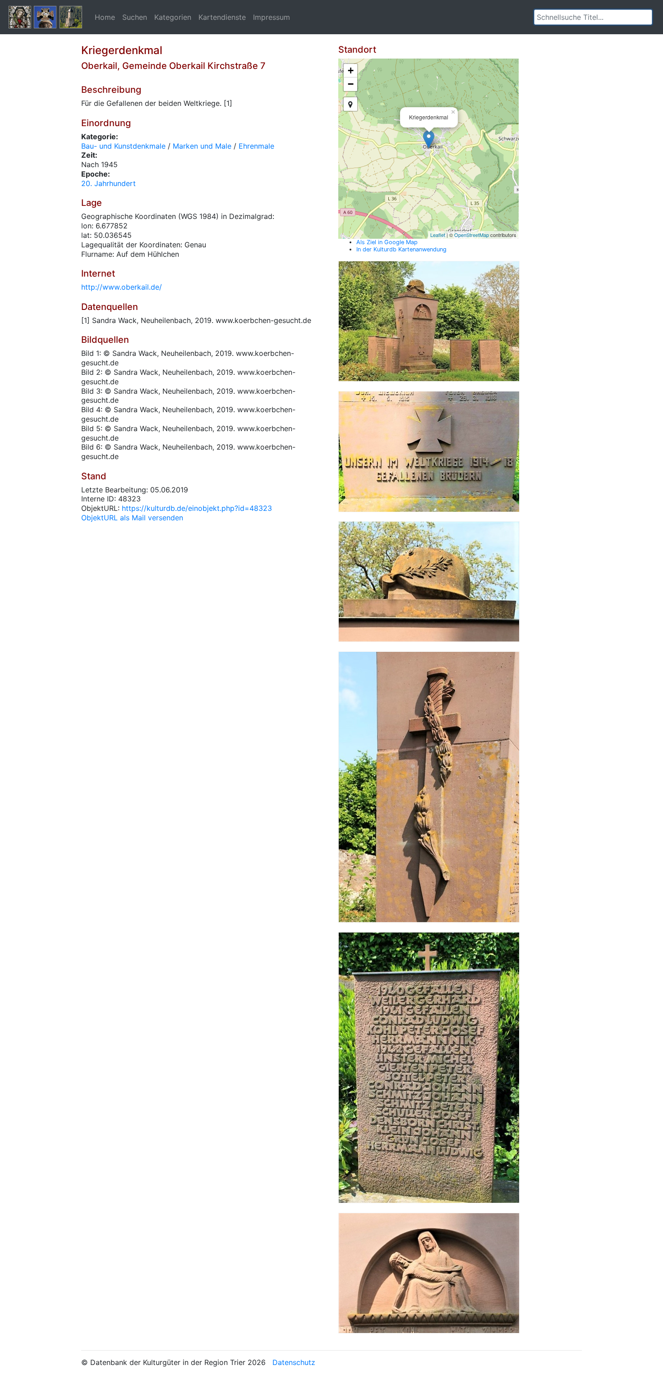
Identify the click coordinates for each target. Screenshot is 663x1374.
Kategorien (172, 17)
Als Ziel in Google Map (387, 242)
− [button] (351, 84)
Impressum (271, 17)
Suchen (134, 17)
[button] (645, 17)
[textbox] (593, 17)
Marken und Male (202, 145)
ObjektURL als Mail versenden (132, 517)
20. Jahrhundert (108, 183)
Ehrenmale (256, 145)
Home (105, 17)
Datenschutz (293, 1362)
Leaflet (437, 234)
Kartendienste (222, 17)
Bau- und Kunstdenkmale (123, 145)
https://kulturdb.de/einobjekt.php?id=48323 (197, 508)
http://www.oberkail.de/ (121, 286)
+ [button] (351, 70)
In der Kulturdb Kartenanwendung (401, 249)
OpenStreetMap (471, 234)
